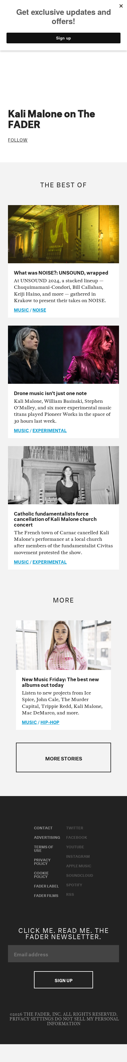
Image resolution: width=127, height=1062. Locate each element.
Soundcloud (79, 875)
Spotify (74, 884)
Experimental (49, 429)
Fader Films (46, 895)
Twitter (74, 827)
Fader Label (46, 885)
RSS (70, 894)
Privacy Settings (31, 1019)
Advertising (47, 837)
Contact (43, 827)
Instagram (78, 856)
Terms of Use (43, 848)
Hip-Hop (49, 721)
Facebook (76, 837)
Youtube (75, 846)
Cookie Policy (41, 874)
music (21, 309)
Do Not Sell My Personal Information (83, 1021)
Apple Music (78, 865)
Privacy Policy (42, 861)
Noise (39, 309)
